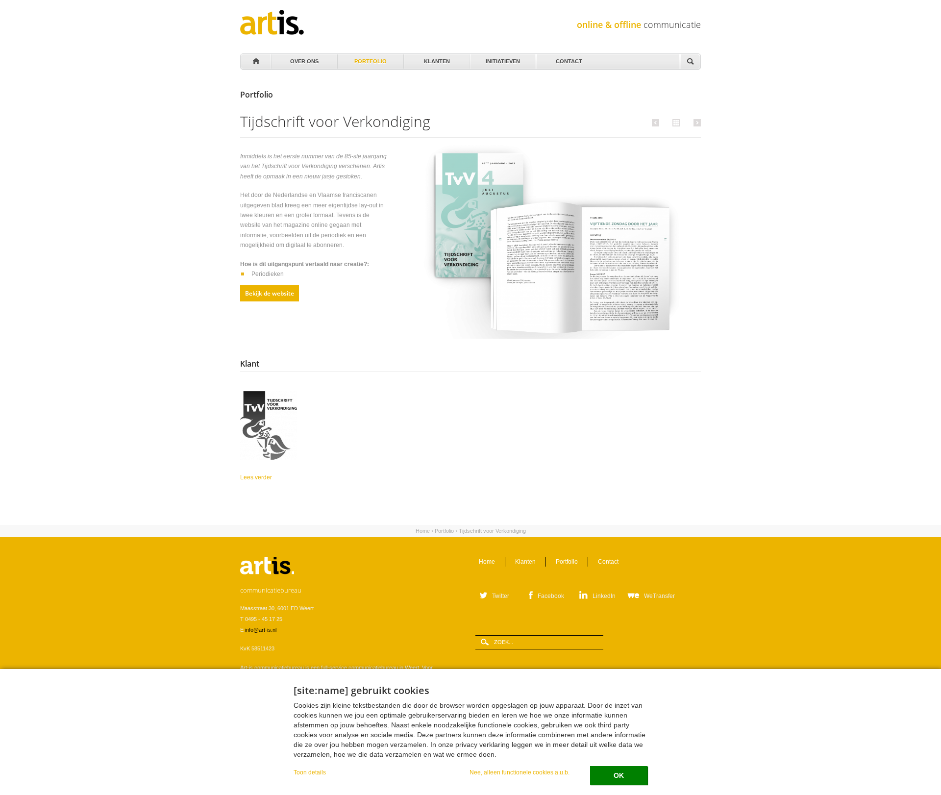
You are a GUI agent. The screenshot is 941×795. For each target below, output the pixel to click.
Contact (569, 58)
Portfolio (370, 58)
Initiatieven (502, 58)
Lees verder (300, 477)
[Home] (272, 22)
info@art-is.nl (260, 630)
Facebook (551, 596)
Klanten (437, 58)
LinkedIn (604, 596)
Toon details (310, 772)
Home (255, 61)
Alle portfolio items (675, 122)
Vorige (657, 122)
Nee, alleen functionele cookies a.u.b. (520, 772)
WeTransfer (659, 596)
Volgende (696, 122)
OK (619, 775)
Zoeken (690, 62)
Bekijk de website (269, 293)
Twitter (500, 596)
